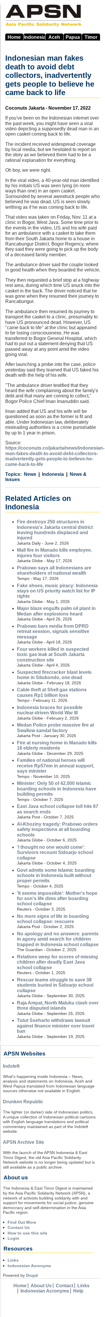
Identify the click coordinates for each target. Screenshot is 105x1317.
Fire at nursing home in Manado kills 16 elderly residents (57, 745)
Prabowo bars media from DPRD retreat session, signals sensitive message (53, 631)
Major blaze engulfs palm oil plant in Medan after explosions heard (56, 611)
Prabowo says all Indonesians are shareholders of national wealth (54, 570)
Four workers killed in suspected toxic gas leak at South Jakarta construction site (53, 654)
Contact (64, 1285)
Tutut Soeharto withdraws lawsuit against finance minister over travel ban (55, 1026)
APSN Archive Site (23, 1142)
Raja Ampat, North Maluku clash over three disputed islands (58, 1005)
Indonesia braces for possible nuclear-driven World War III (50, 710)
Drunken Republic (23, 1101)
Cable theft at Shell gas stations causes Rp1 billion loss (52, 692)
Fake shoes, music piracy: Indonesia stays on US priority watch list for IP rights (57, 591)
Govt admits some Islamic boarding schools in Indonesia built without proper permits (56, 875)
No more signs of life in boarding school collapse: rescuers (53, 919)
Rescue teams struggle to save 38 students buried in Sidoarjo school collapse (55, 985)
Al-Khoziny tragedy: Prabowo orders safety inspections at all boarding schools (57, 829)
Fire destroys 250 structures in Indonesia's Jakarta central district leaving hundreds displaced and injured (55, 529)
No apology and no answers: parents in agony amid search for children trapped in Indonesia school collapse (58, 939)
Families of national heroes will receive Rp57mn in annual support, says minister (55, 766)
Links (13, 1260)
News (30, 474)
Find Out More (22, 1222)
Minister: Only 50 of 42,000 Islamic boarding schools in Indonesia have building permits (56, 789)
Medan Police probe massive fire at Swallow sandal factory (55, 727)
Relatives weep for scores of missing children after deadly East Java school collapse (57, 962)
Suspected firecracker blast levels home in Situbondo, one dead (54, 675)
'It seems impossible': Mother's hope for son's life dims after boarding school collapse (57, 898)
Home (14, 37)
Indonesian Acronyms (29, 1265)
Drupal (32, 1275)
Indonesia (34, 37)
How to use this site (27, 1233)
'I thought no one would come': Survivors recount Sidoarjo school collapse (55, 852)
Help (78, 1290)
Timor (91, 37)
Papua (73, 37)
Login (13, 1238)
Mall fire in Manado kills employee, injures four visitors (54, 553)
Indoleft (11, 1066)
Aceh (54, 37)
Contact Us (19, 1227)
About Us (41, 1285)
